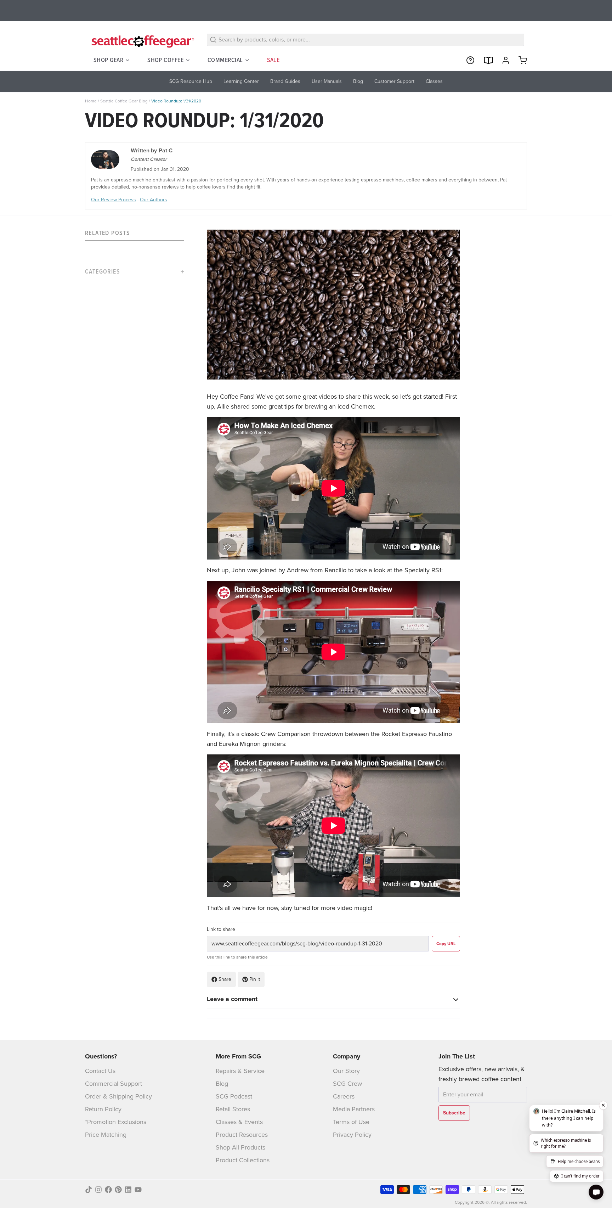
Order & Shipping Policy (118, 1096)
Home (91, 101)
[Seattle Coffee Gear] (141, 41)
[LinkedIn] (128, 1189)
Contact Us (100, 1070)
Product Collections (243, 1160)
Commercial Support (113, 1083)
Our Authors (153, 199)
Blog (222, 1083)
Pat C (165, 150)
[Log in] (503, 60)
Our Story (346, 1070)
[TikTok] (88, 1189)
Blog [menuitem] (358, 81)
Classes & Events (239, 1121)
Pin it (254, 979)
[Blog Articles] (485, 60)
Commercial (225, 59)
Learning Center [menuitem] (241, 81)
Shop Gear (108, 59)
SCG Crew (347, 1083)
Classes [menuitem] (434, 81)
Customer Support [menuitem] (394, 81)
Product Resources (242, 1134)
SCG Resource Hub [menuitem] (190, 81)
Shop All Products (240, 1147)
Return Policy (103, 1109)
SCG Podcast (234, 1096)
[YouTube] (138, 1189)
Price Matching (105, 1134)
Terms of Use (351, 1121)
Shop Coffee (165, 59)
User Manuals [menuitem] (327, 81)
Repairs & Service (240, 1070)
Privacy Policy (352, 1134)
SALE (273, 59)
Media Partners (354, 1109)
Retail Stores (233, 1109)
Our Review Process (113, 199)
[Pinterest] (118, 1189)
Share (225, 979)
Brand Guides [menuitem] (285, 81)
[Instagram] (98, 1189)
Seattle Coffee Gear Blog (124, 101)
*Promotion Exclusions (115, 1121)
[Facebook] (108, 1189)
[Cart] (520, 60)
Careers (344, 1096)
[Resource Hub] (467, 60)
